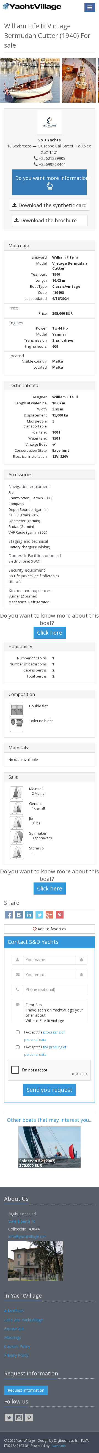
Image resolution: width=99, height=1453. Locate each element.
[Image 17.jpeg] (31, 80)
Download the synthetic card (52, 205)
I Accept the (44, 1036)
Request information (26, 1390)
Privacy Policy (16, 1355)
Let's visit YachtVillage (23, 1319)
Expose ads (14, 1328)
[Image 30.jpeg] (79, 80)
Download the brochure (48, 220)
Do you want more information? (51, 178)
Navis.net (59, 1445)
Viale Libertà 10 (21, 1221)
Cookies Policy (17, 1346)
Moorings (12, 1337)
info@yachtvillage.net (27, 1236)
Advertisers (14, 1310)
